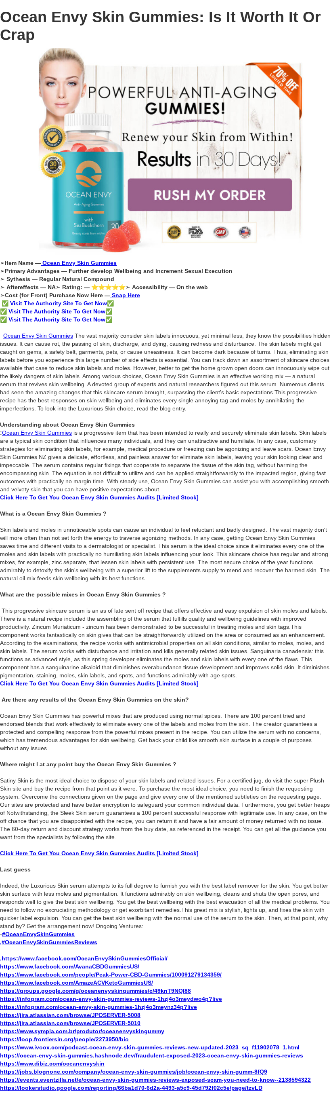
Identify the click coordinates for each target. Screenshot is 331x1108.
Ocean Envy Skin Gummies (38, 335)
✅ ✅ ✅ (57, 311)
